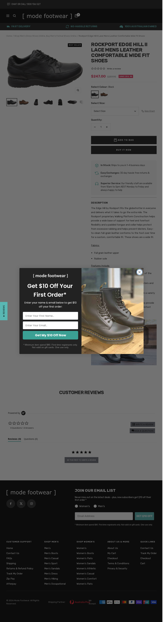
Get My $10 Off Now (50, 335)
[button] (3, 311)
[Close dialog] (139, 272)
